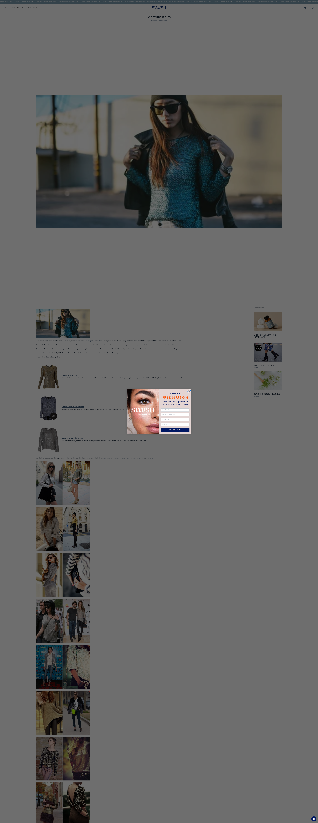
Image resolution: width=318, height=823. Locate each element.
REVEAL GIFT (175, 430)
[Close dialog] (189, 391)
